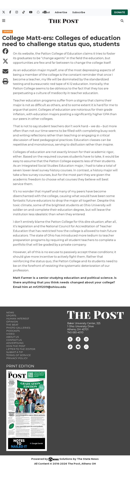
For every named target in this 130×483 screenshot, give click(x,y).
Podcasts (13, 330)
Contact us (14, 339)
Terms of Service (18, 355)
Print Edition (20, 366)
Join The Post (15, 346)
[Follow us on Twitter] (70, 339)
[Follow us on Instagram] (86, 339)
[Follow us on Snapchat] (86, 346)
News (10, 312)
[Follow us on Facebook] (78, 339)
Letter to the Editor (20, 349)
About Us (12, 336)
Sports (11, 315)
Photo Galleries (18, 327)
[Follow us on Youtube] (78, 346)
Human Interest (17, 318)
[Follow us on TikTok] (70, 346)
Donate (119, 12)
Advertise (61, 12)
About (46, 12)
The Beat (12, 324)
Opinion (12, 321)
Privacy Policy (17, 358)
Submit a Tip (14, 352)
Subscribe (78, 12)
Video (10, 333)
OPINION (7, 31)
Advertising (15, 342)
